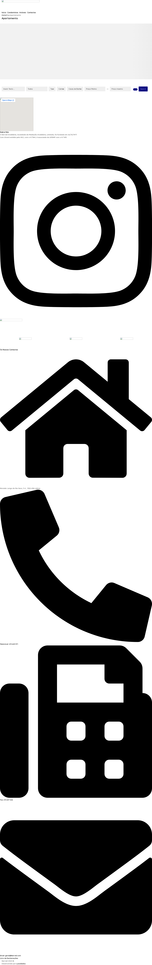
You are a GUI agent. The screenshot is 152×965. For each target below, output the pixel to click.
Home (4, 15)
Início (4, 12)
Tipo (52, 89)
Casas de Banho (75, 89)
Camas (61, 89)
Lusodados (21, 964)
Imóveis (22, 12)
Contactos (31, 12)
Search (143, 89)
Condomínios (12, 12)
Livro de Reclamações (9, 958)
